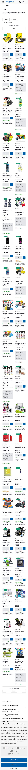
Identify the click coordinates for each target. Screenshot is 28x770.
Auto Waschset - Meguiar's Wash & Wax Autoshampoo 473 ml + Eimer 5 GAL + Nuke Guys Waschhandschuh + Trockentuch (20, 47)
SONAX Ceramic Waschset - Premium (7, 511)
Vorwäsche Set (18, 601)
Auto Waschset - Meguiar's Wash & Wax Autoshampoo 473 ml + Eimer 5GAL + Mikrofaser (8, 47)
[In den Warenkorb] (11, 54)
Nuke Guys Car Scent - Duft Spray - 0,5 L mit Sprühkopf (20, 344)
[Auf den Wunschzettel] (11, 35)
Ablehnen (14, 764)
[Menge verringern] (4, 54)
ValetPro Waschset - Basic (7, 602)
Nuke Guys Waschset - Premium (20, 417)
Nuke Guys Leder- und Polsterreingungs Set (20, 632)
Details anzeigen (14, 768)
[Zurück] (4, 28)
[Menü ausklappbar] (3, 1)
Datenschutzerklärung (6, 743)
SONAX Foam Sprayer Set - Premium (6, 541)
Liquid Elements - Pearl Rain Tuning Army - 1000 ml (7, 249)
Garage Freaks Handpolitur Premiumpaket (6, 146)
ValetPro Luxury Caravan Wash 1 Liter (20, 571)
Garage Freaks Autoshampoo (18, 111)
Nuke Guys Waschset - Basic (8, 417)
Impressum (14, 743)
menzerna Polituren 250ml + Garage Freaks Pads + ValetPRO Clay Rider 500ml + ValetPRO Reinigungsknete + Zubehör (20, 314)
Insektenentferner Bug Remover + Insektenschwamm (19, 211)
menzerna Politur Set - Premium (8, 314)
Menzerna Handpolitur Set (19, 280)
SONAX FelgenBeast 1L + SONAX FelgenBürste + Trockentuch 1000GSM (20, 511)
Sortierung (13, 19)
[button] (17, 2)
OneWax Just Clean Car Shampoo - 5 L (7, 480)
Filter (6, 19)
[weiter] (24, 28)
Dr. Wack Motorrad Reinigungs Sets (19, 77)
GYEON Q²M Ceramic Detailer (8, 211)
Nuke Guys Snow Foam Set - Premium (7, 632)
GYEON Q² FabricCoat (17, 176)
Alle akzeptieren (14, 759)
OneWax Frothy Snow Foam (6, 446)
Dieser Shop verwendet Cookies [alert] (14, 724)
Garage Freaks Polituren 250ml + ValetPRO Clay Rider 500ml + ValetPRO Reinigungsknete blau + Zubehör (20, 146)
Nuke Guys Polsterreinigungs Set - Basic (19, 379)
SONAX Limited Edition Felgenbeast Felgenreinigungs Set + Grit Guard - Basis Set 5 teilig (20, 541)
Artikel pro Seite (8, 22)
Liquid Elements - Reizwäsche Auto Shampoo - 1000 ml (19, 249)
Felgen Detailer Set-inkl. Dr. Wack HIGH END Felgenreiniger (7, 111)
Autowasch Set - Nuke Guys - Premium (7, 77)
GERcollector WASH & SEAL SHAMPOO (7, 176)
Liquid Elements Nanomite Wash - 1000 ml (7, 280)
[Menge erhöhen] (8, 54)
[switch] (4, 748)
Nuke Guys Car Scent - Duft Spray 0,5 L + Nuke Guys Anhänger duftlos (8, 379)
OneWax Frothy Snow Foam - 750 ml (20, 446)
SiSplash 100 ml (19, 479)
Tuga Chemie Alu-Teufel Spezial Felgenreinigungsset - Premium (8, 571)
